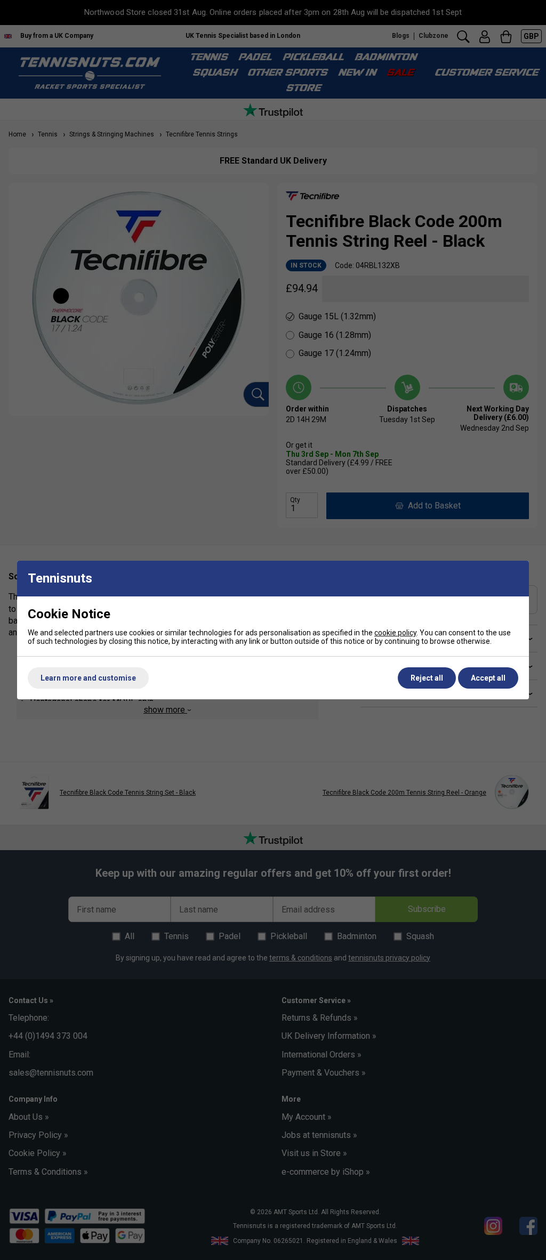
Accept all (488, 678)
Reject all (427, 678)
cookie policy (395, 632)
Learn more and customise (88, 678)
